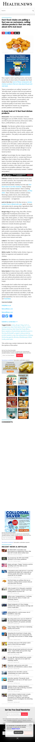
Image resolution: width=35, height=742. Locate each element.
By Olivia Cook (17, 630)
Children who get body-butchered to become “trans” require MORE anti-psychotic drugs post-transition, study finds (20, 651)
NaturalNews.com (7, 309)
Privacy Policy (16, 729)
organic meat (19, 333)
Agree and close (18, 732)
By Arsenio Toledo (17, 609)
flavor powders (6, 331)
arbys (13, 325)
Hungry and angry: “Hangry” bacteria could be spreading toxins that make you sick (20, 565)
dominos (9, 329)
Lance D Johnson (13, 30)
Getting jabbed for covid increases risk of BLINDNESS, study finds (19, 613)
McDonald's (10, 333)
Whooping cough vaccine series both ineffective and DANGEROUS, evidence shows (20, 666)
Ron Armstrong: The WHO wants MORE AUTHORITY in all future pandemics (18, 558)
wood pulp (9, 339)
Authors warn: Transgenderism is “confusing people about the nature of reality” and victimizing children (20, 598)
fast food (22, 329)
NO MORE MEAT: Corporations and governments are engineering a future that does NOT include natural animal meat (19, 551)
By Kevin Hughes (17, 561)
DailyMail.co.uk (6, 305)
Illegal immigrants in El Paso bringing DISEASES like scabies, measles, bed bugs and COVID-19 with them (20, 606)
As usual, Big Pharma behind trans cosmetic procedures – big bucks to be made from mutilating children (19, 659)
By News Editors (17, 577)
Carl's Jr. (26, 325)
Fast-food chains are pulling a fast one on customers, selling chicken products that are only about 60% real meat (20, 582)
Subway (30, 335)
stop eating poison (21, 335)
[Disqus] (17, 445)
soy (14, 335)
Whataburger (23, 337)
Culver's (24, 327)
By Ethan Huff (16, 593)
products (27, 333)
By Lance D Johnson (18, 554)
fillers (27, 329)
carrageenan (6, 327)
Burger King (19, 325)
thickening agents (7, 337)
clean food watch (15, 327)
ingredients (24, 331)
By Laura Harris (17, 691)
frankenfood (16, 331)
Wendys (16, 337)
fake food (16, 329)
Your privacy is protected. (7, 360)
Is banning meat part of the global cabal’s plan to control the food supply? (19, 643)
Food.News (7, 299)
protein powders (7, 335)
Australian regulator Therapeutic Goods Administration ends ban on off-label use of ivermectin (19, 680)
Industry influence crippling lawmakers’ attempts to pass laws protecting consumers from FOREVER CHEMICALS (20, 688)
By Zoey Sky (16, 567)
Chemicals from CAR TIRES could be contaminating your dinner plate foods (18, 672)
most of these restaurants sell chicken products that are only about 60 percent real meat (17, 84)
